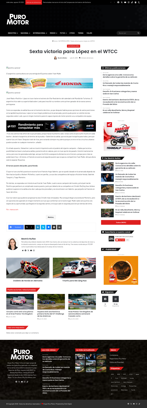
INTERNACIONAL (39, 33)
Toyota (133, 390)
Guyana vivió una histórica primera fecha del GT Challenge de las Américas (50, 314)
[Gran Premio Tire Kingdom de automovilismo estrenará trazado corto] (82, 301)
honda (132, 378)
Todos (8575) (121, 222)
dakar (137, 374)
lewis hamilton (115, 382)
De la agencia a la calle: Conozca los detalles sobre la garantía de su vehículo (128, 165)
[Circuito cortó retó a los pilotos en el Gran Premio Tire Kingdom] (20, 301)
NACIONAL (24, 33)
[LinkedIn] (37, 227)
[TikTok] (27, 381)
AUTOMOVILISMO (64, 41)
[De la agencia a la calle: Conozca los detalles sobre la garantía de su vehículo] (107, 166)
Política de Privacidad (117, 362)
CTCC (131, 374)
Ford (116, 378)
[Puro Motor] (17, 19)
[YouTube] (31, 250)
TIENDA (80, 33)
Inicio (55, 41)
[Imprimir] (59, 227)
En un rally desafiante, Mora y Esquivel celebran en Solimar (127, 211)
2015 (112, 374)
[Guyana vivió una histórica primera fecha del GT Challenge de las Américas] (51, 301)
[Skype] (43, 227)
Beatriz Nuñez (62, 58)
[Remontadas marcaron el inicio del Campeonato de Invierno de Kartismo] (91, 369)
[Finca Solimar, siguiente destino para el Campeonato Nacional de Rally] (101, 369)
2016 (118, 374)
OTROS (72, 33)
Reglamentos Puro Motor (118, 359)
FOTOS (62, 33)
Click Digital (68, 404)
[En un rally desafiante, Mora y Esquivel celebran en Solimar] (107, 213)
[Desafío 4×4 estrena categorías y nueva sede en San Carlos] (107, 188)
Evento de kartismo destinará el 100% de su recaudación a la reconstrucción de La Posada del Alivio (127, 200)
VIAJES (89, 33)
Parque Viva (132, 386)
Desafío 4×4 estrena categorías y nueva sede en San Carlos (127, 187)
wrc (112, 394)
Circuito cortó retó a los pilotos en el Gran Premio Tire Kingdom (19, 313)
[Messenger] (48, 227)
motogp (123, 386)
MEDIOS (52, 33)
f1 (111, 378)
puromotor (114, 390)
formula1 (124, 378)
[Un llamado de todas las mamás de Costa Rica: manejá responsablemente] (107, 177)
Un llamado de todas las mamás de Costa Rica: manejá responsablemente (126, 176)
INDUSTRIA (12, 33)
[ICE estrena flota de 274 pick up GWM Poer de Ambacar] (91, 363)
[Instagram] (33, 250)
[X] (28, 250)
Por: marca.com (12, 209)
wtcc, (51, 217)
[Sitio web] (22, 250)
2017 (124, 374)
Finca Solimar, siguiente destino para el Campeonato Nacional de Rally (66, 2)
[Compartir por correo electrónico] (54, 227)
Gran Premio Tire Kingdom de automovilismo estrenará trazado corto (80, 314)
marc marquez (127, 382)
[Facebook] (25, 250)
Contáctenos (114, 355)
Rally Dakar (124, 390)
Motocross (114, 386)
